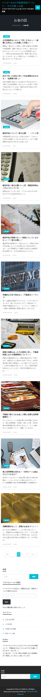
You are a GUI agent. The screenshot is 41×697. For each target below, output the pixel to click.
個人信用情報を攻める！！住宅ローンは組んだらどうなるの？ (20, 473)
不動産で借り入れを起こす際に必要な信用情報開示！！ (20, 415)
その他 (7, 624)
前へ (8, 554)
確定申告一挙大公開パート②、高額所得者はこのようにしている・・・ (20, 186)
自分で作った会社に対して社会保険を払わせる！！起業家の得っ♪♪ (20, 77)
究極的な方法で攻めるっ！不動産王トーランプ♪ (20, 296)
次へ (33, 554)
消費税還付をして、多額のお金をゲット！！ (20, 526)
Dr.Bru (15, 63)
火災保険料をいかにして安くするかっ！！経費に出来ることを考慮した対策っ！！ (20, 41)
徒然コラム (9, 633)
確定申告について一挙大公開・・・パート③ (20, 133)
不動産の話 (9, 629)
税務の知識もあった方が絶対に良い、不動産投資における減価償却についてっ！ (20, 353)
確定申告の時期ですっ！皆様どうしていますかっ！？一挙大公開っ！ (20, 238)
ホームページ (16, 25)
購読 (6, 602)
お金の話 (6, 36)
